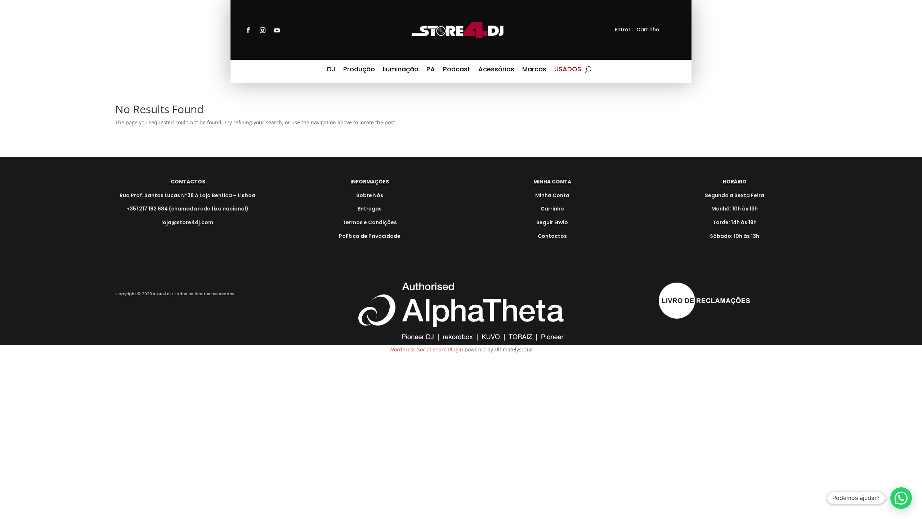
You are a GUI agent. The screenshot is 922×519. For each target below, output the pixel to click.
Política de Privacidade (369, 236)
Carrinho (647, 29)
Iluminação (401, 70)
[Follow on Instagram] (262, 30)
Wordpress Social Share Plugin (427, 349)
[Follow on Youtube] (277, 30)
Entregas (370, 208)
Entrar (623, 29)
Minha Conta (552, 195)
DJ (331, 70)
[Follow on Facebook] (248, 30)
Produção (359, 70)
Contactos (552, 236)
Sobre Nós (369, 195)
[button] (901, 498)
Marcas (534, 70)
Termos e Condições (370, 222)
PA (430, 70)
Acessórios (496, 70)
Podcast (456, 70)
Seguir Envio (552, 222)
